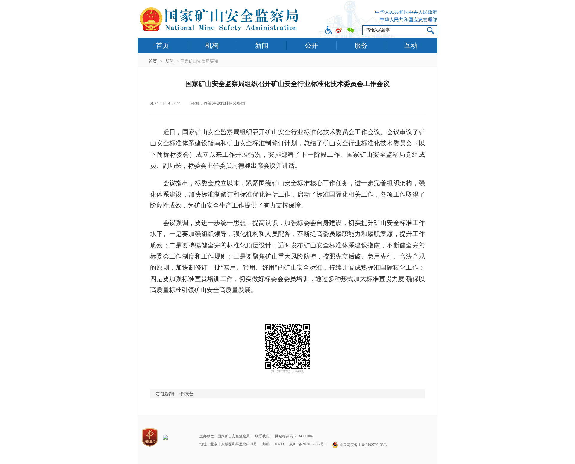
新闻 (261, 45)
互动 (410, 45)
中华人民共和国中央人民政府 (406, 12)
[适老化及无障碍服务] (328, 30)
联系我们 (262, 436)
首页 (162, 45)
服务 (361, 45)
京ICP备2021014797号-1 (308, 444)
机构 (212, 45)
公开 (311, 45)
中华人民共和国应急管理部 (408, 19)
